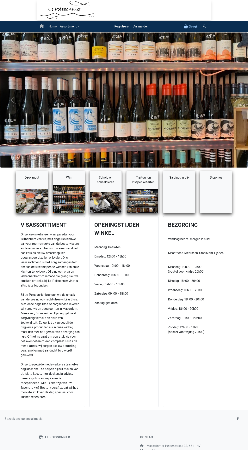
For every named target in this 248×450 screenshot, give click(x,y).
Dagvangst (32, 177)
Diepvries (216, 177)
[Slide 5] (127, 162)
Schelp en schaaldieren (105, 180)
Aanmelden (140, 26)
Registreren (122, 26)
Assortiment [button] (68, 26)
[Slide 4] (134, 162)
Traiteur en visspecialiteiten (143, 180)
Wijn (68, 177)
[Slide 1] (106, 162)
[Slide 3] (120, 162)
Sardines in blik (179, 177)
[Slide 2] (113, 162)
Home (53, 26)
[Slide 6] (141, 162)
